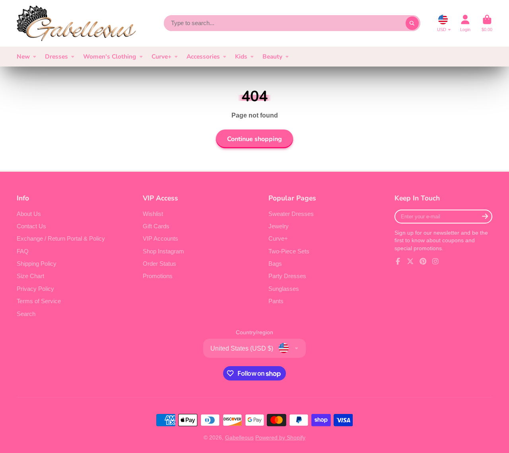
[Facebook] (398, 261)
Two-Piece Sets (288, 251)
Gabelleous (239, 437)
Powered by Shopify (280, 437)
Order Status (159, 263)
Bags (275, 263)
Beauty (272, 56)
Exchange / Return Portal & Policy (61, 238)
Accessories (203, 56)
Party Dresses (287, 276)
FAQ (23, 251)
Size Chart (30, 276)
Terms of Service (39, 301)
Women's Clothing (109, 56)
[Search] (412, 23)
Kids (241, 56)
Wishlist (153, 213)
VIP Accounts (160, 238)
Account (465, 23)
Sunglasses (283, 288)
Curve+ (161, 56)
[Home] (76, 23)
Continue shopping (254, 139)
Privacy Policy (35, 288)
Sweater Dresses (291, 213)
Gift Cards (156, 226)
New (23, 56)
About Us (29, 213)
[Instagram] (435, 261)
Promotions (158, 276)
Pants (276, 301)
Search (26, 313)
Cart (487, 23)
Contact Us (31, 226)
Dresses (56, 56)
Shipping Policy (36, 263)
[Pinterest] (423, 261)
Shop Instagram (163, 251)
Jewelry (278, 226)
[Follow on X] (410, 261)
